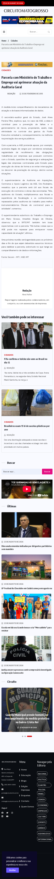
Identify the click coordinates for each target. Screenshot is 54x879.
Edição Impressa (25, 788)
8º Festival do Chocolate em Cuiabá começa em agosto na (27, 588)
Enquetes (25, 795)
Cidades (14, 40)
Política (42, 779)
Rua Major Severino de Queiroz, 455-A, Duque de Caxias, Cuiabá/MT (8, 774)
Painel (41, 794)
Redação (11, 368)
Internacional (45, 839)
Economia (42, 805)
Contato (25, 801)
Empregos (42, 811)
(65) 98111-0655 (10, 785)
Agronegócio (44, 834)
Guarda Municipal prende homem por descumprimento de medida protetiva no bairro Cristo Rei (27, 718)
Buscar (47, 471)
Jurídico (41, 828)
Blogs (23, 780)
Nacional (42, 774)
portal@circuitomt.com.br (10, 793)
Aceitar (12, 870)
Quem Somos (27, 806)
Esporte (42, 822)
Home (4, 40)
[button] (22, 736)
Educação (26, 775)
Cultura (42, 817)
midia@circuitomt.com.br (10, 801)
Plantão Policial (42, 785)
